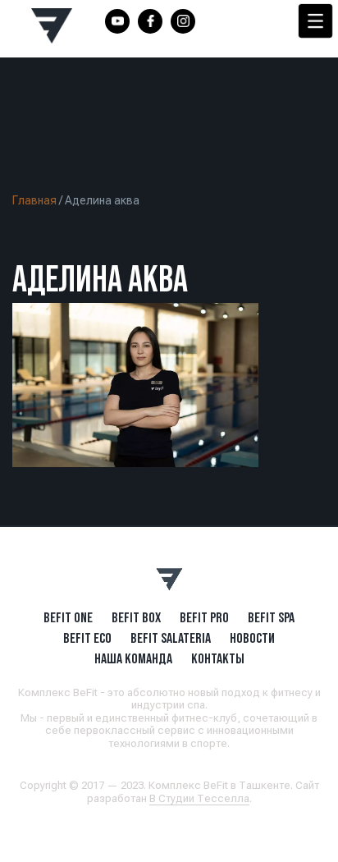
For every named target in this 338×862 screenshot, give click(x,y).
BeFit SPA (271, 617)
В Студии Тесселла (199, 798)
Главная (34, 200)
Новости (252, 638)
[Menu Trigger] (315, 21)
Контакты (217, 658)
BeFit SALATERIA (170, 638)
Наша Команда (133, 658)
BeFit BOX (136, 617)
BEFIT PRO (204, 617)
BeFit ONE (68, 617)
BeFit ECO (87, 638)
